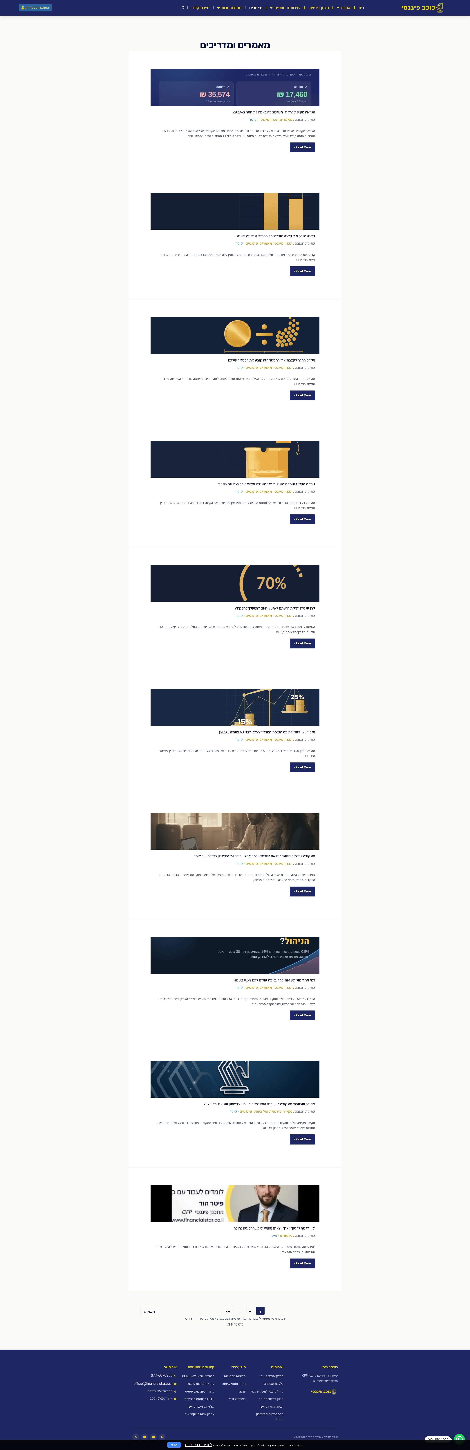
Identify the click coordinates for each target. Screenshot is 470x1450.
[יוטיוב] (153, 1436)
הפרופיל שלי (237, 1399)
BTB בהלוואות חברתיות (199, 1399)
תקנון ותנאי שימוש (234, 1384)
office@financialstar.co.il (152, 1383)
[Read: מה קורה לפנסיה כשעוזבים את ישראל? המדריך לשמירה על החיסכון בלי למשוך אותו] (235, 831)
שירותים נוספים (287, 8)
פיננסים (251, 243)
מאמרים (255, 8)
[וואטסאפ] (144, 1436)
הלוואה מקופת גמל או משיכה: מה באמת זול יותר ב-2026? (273, 112)
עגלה (242, 1391)
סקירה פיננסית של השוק (272, 1111)
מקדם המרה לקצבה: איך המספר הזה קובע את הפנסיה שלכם (271, 360)
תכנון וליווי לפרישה (271, 1406)
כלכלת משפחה (273, 1384)
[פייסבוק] (162, 1436)
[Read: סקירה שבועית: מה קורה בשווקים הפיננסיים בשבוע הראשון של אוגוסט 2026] (235, 1079)
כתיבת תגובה (305, 119)
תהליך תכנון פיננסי (271, 1376)
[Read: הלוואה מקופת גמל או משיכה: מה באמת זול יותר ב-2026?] (235, 87)
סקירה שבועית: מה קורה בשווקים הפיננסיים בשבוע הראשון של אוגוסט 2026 (259, 1104)
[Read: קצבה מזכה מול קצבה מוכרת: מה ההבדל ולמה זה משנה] (235, 211)
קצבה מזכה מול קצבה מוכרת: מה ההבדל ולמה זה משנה (276, 236)
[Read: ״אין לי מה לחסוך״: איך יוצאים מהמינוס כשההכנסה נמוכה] (235, 1203)
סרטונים (286, 1235)
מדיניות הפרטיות (235, 1376)
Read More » (302, 146)
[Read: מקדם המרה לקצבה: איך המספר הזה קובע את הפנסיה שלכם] (235, 335)
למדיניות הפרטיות (198, 1444)
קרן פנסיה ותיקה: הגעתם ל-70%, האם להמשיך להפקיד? (274, 608)
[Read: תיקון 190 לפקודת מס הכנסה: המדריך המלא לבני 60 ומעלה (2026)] (235, 707)
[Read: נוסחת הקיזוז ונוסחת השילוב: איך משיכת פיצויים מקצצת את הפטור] (235, 459)
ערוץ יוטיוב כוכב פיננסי (199, 1391)
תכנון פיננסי (268, 119)
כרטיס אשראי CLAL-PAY (198, 1376)
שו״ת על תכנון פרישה (200, 1406)
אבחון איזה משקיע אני (199, 1414)
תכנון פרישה (318, 8)
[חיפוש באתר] (183, 8)
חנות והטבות (231, 8)
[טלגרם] (135, 1436)
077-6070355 (161, 1375)
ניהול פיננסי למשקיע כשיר (266, 1391)
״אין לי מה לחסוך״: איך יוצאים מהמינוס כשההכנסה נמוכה (274, 1228)
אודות (345, 8)
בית (361, 8)
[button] (459, 1439)
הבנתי (174, 1445)
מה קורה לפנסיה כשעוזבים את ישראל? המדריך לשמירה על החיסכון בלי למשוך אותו (254, 856)
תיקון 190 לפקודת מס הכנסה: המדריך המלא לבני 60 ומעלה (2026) (267, 732)
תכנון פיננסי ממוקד (271, 1399)
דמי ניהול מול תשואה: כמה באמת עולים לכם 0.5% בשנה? (274, 980)
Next (149, 1312)
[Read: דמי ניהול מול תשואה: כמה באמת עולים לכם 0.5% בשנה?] (235, 955)
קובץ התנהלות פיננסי (200, 1384)
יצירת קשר (200, 8)
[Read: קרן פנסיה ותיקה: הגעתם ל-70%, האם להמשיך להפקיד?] (235, 583)
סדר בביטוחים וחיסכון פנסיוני (269, 1416)
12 (228, 1312)
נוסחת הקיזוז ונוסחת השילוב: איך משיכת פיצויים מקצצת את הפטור (266, 484)
